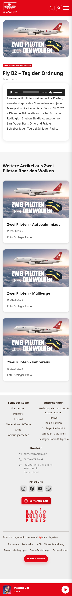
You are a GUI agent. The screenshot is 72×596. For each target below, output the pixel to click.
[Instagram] (23, 488)
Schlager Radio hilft (53, 428)
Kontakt (18, 419)
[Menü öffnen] (66, 8)
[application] (36, 92)
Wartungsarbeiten (18, 435)
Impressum (13, 544)
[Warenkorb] (52, 8)
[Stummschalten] (50, 92)
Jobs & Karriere (54, 423)
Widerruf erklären (36, 558)
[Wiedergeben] (11, 92)
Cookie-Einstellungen (40, 550)
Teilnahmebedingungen (15, 550)
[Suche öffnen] (59, 8)
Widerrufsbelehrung (54, 544)
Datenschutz (28, 544)
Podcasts (18, 413)
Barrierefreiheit (39, 500)
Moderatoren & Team (18, 424)
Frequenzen (18, 408)
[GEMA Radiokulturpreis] (36, 515)
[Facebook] (32, 488)
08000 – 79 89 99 (33, 459)
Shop (18, 429)
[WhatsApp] (48, 488)
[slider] (58, 92)
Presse (53, 417)
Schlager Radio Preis (54, 433)
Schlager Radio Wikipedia (54, 439)
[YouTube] (40, 488)
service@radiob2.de (35, 454)
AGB (39, 544)
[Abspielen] (65, 590)
